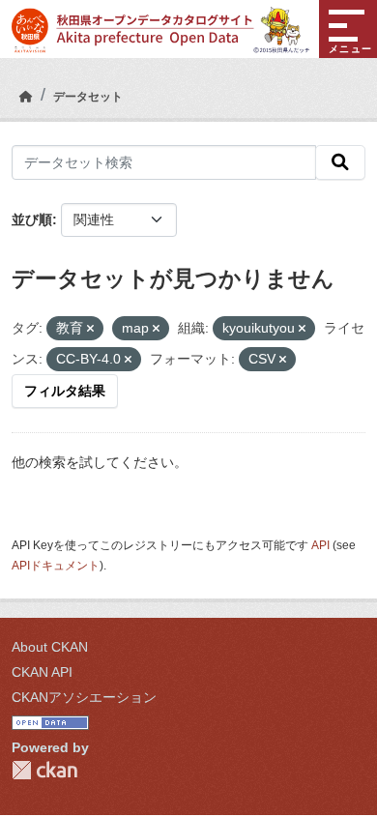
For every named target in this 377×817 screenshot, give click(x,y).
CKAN (44, 770)
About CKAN (50, 647)
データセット (88, 96)
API (320, 545)
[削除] (90, 329)
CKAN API (42, 672)
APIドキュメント (56, 565)
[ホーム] (26, 96)
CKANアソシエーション (84, 697)
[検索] (340, 162)
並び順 (32, 219)
